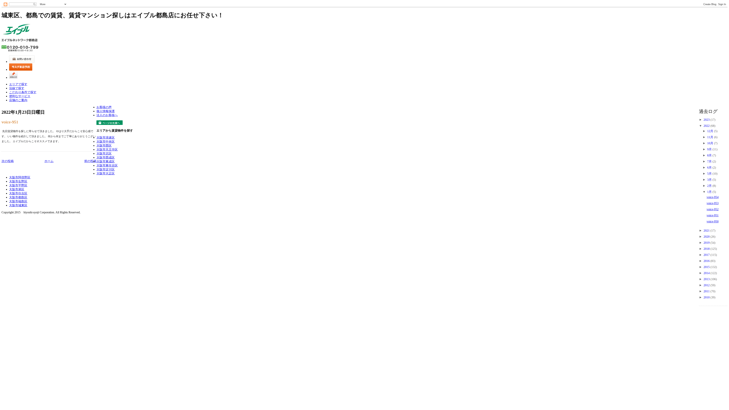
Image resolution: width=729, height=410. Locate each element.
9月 (709, 149)
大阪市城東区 (18, 205)
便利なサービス (19, 96)
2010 (707, 297)
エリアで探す (18, 84)
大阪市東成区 (105, 161)
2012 (707, 285)
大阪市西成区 (105, 157)
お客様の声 (104, 107)
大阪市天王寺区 (107, 149)
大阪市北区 (104, 153)
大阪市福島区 (18, 201)
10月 (710, 143)
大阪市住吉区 (18, 193)
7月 (709, 161)
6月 (709, 167)
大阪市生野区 (18, 181)
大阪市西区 (104, 145)
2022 (707, 125)
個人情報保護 (105, 111)
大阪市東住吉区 (107, 165)
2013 (707, 279)
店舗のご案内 (18, 100)
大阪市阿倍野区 (19, 177)
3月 (709, 179)
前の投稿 (90, 161)
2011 (707, 291)
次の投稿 (8, 161)
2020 (707, 236)
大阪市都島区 (18, 197)
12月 (710, 131)
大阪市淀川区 (105, 169)
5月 (709, 173)
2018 (707, 248)
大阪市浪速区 (105, 137)
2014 (707, 273)
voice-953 (713, 203)
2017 (707, 254)
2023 (707, 119)
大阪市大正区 (105, 173)
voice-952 (713, 209)
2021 (707, 230)
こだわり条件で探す (22, 92)
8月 (709, 155)
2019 (707, 242)
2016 (707, 261)
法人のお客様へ (107, 115)
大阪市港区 (16, 189)
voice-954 (713, 197)
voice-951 (10, 122)
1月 (709, 191)
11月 (710, 137)
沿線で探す (16, 88)
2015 (707, 267)
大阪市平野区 (18, 185)
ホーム (49, 161)
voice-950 (713, 221)
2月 (709, 185)
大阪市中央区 (105, 141)
